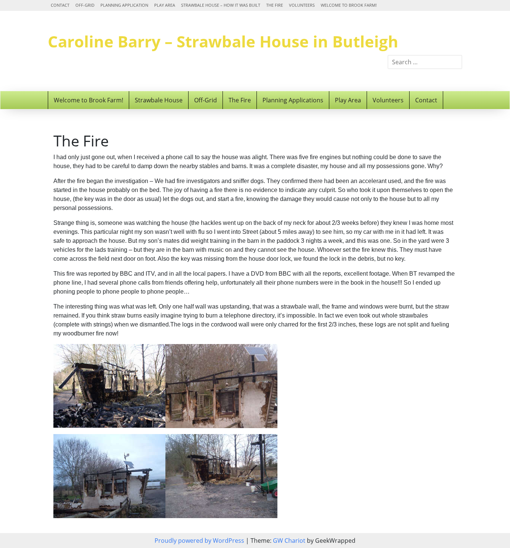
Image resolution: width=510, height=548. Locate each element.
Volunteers (302, 5)
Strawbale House (159, 100)
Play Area (164, 5)
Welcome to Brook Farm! (349, 5)
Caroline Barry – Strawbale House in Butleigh (223, 41)
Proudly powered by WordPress (200, 540)
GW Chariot (289, 540)
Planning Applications (292, 100)
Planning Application (124, 5)
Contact (60, 5)
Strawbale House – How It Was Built (220, 5)
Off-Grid (84, 5)
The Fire (274, 5)
